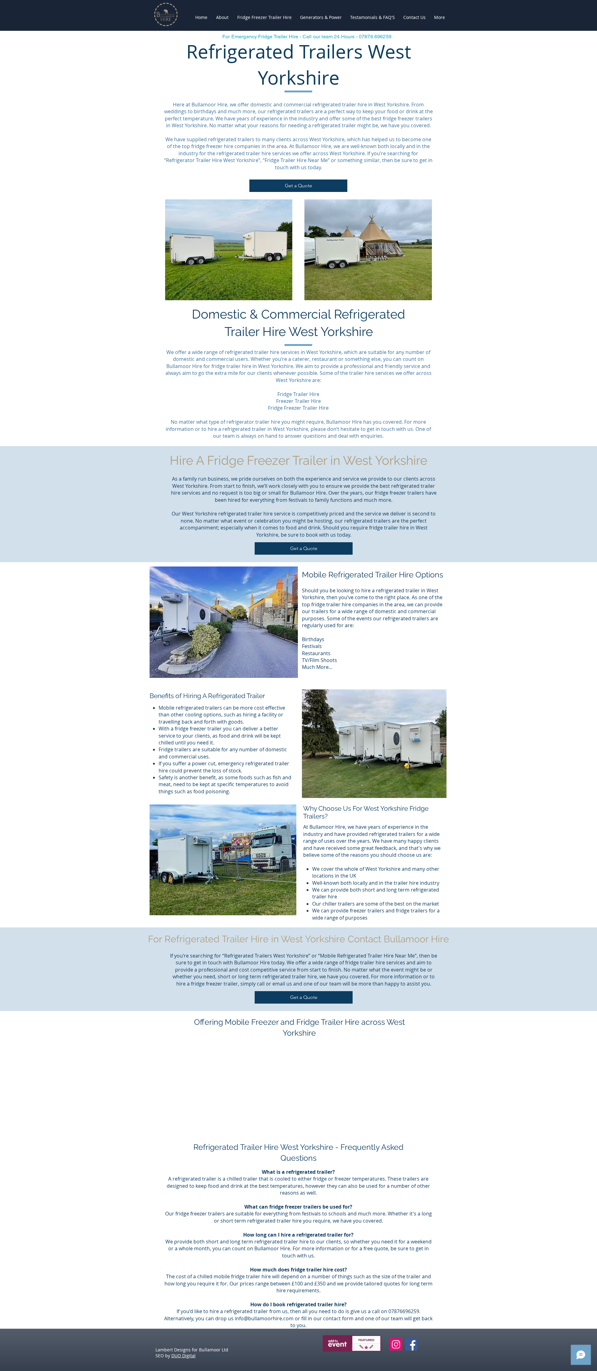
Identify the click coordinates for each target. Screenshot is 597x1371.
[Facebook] (411, 1344)
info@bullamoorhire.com (264, 1318)
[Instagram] (396, 1344)
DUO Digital (183, 1356)
